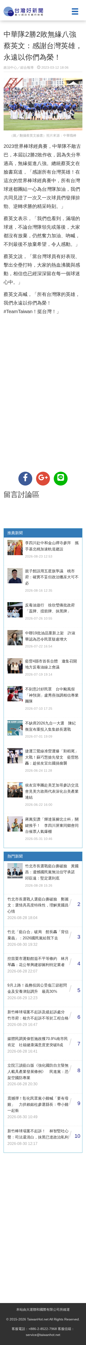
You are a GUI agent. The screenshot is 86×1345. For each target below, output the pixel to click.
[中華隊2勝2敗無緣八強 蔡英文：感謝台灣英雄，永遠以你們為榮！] (25, 478)
